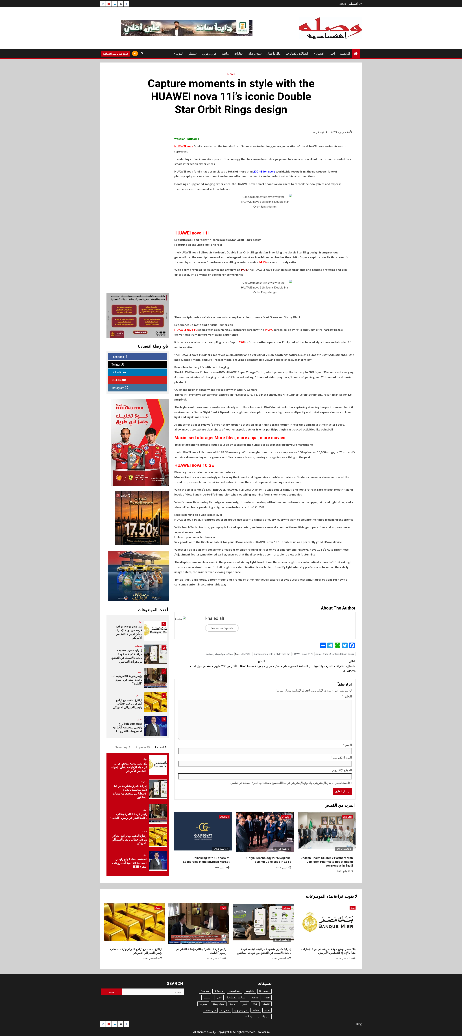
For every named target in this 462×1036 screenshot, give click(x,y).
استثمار (192, 53)
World (255, 997)
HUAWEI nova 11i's (303, 653)
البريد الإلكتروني (341, 757)
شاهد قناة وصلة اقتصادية (115, 53)
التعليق (347, 696)
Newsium (264, 1031)
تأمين (244, 1003)
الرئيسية (345, 53)
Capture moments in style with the (272, 653)
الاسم (347, 744)
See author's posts (222, 628)
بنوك (140, 622)
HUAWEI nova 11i (186, 329)
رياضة (225, 53)
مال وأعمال (274, 53)
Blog (359, 1024)
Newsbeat (234, 991)
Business (264, 991)
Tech (267, 997)
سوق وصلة (254, 53)
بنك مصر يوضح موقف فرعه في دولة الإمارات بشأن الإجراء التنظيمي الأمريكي (128, 632)
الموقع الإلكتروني (342, 770)
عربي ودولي (209, 53)
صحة (267, 1010)
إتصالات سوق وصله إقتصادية (220, 653)
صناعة (255, 1010)
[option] (137, 632)
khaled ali (214, 618)
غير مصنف (210, 1010)
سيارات (138, 646)
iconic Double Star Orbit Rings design (334, 653)
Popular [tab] (141, 747)
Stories (205, 991)
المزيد (179, 53)
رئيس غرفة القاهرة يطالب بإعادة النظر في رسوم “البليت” (126, 679)
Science (218, 991)
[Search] (142, 53)
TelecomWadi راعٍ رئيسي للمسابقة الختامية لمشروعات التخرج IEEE (127, 727)
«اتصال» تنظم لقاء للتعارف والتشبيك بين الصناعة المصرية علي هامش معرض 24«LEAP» (311, 666)
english (231, 73)
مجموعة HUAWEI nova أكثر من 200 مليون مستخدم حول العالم (227, 663)
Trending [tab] (121, 747)
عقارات (238, 53)
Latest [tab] (159, 747)
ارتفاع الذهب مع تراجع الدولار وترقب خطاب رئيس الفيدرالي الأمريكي (127, 703)
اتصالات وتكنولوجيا (297, 53)
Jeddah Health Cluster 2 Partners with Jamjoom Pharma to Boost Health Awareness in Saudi (327, 861)
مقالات (248, 1016)
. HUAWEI (246, 653)
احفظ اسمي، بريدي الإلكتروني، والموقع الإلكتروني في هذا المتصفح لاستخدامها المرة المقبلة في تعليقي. (289, 782)
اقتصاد (320, 53)
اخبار (332, 53)
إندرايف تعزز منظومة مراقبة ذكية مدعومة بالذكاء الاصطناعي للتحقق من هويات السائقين (126, 656)
